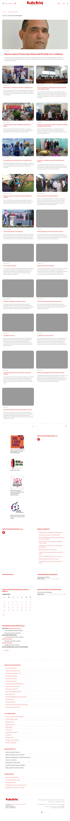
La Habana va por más (9, 335)
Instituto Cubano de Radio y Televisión (14, 716)
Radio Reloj (35, 3)
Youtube (35, 813)
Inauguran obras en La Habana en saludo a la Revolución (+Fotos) (17, 196)
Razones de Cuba (9, 722)
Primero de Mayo (9, 699)
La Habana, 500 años (10, 702)
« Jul (3, 615)
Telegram (41, 813)
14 (21, 605)
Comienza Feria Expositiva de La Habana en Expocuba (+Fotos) (17, 373)
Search (58, 3)
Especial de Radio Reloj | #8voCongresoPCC (16, 697)
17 (4, 607)
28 (21, 610)
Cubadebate (8, 735)
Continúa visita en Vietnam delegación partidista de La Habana (17, 125)
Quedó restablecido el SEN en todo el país (49, 559)
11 (8, 605)
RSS (57, 813)
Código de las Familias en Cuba (12, 670)
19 (12, 607)
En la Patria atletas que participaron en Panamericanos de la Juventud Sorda (51, 538)
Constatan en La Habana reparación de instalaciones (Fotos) (50, 161)
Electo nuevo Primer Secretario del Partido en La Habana (33, 54)
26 (13, 610)
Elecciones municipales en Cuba (13, 673)
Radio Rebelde (8, 727)
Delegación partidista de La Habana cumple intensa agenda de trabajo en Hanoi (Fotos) (52, 125)
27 (17, 610)
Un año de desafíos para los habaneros (13, 231)
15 (26, 605)
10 (4, 605)
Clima (15, 3)
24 (4, 610)
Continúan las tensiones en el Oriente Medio (49, 535)
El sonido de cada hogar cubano (12, 780)
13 (17, 605)
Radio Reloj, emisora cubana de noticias (18, 804)
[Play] (38, 439)
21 (21, 607)
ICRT (63, 806)
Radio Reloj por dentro (10, 782)
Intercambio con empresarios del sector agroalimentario (18, 87)
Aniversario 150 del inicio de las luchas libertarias (16, 704)
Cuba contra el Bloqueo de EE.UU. (13, 691)
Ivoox (50, 813)
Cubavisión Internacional (11, 732)
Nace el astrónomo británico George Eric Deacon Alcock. (50, 562)
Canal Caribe (8, 729)
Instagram (28, 813)
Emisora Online (9, 3)
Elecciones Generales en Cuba (12, 707)
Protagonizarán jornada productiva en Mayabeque (50, 532)
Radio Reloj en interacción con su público (15, 787)
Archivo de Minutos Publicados (44, 592)
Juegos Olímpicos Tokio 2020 (12, 686)
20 (17, 607)
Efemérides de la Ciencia (11, 676)
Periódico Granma (9, 737)
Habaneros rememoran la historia (45, 265)
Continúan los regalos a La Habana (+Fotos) (14, 301)
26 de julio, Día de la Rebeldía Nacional (14, 684)
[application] (38, 439)
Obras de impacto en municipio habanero (47, 196)
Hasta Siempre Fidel (10, 694)
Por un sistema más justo (9, 265)
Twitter (13, 813)
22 (26, 607)
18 (8, 607)
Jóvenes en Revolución (11, 678)
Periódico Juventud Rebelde (12, 740)
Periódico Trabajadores (10, 742)
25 (8, 610)
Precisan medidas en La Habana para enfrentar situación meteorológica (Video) (51, 88)
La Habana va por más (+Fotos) (45, 335)
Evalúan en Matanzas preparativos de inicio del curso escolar (51, 553)
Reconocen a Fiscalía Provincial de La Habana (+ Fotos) (17, 409)
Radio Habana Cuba (10, 724)
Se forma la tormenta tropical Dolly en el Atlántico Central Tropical (50, 542)
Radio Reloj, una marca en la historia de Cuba (15, 785)
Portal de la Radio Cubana (11, 719)
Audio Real (6, 650)
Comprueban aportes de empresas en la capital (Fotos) (17, 160)
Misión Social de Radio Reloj (11, 777)
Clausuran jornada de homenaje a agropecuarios (49, 301)
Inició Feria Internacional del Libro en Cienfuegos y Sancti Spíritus (51, 546)
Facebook (19, 813)
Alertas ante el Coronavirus (11, 689)
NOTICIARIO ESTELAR (14, 628)
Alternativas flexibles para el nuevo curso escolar (50, 556)
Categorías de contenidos (43, 577)
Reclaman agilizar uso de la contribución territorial (50, 231)
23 (30, 607)
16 (30, 605)
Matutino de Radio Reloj (11, 668)
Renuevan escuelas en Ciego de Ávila (47, 549)
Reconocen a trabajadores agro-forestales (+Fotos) (50, 372)
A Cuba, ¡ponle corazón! (11, 681)
